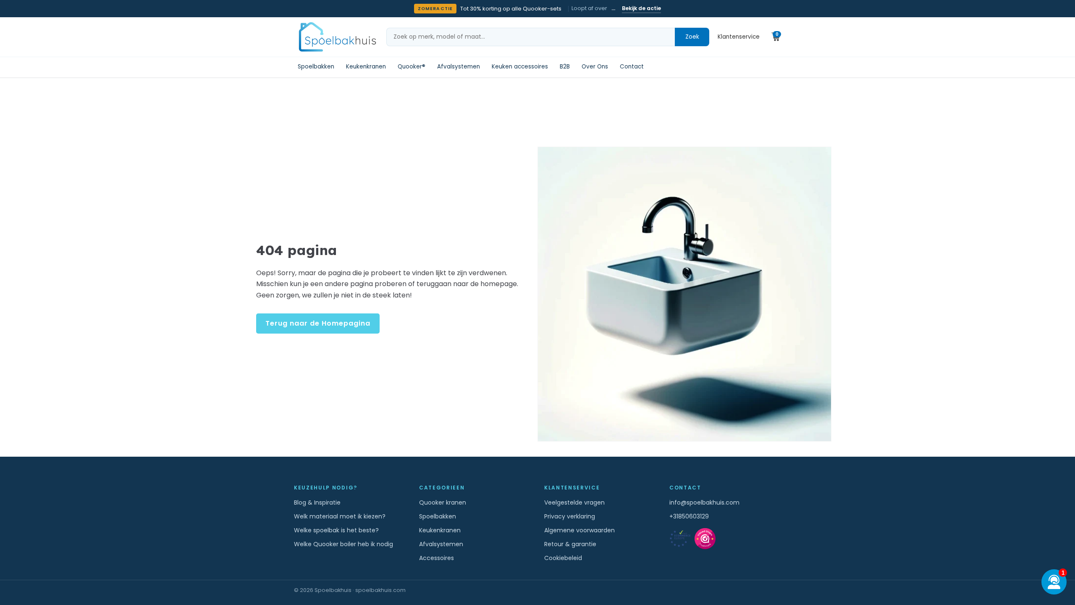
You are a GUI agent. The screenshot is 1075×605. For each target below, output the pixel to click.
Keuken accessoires (520, 67)
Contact (632, 67)
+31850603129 (689, 516)
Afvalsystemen (458, 67)
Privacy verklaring (569, 516)
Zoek (692, 36)
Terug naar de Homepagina (317, 323)
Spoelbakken (316, 67)
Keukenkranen (366, 67)
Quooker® (411, 67)
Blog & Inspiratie (317, 502)
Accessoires (436, 558)
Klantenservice (739, 37)
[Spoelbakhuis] (336, 36)
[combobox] (530, 37)
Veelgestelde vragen (574, 502)
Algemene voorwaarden (579, 530)
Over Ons (595, 67)
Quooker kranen (442, 502)
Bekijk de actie (641, 8)
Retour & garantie (570, 544)
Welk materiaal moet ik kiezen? (339, 516)
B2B (565, 67)
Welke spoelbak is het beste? (336, 530)
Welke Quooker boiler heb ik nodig (343, 544)
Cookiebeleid (563, 558)
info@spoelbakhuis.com (704, 502)
